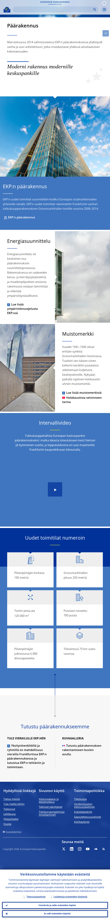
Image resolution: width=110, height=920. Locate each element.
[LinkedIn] (71, 848)
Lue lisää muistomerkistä (84, 393)
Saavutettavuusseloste (87, 817)
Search (94, 9)
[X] (63, 848)
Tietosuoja (80, 799)
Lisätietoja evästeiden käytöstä (70, 897)
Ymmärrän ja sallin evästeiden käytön (57, 905)
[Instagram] (79, 848)
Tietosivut (9, 809)
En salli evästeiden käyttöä (57, 914)
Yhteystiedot (10, 819)
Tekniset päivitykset (50, 807)
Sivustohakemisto (13, 832)
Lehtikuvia (9, 814)
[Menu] (104, 10)
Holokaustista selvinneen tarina (82, 400)
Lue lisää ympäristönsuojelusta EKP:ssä (22, 309)
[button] (104, 3)
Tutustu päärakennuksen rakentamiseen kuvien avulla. (81, 750)
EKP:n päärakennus (21, 217)
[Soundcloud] (95, 848)
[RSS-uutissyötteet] (103, 848)
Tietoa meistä (11, 799)
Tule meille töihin (13, 804)
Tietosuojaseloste (36, 897)
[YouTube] (87, 848)
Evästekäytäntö (83, 812)
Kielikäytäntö (82, 822)
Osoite (7, 824)
